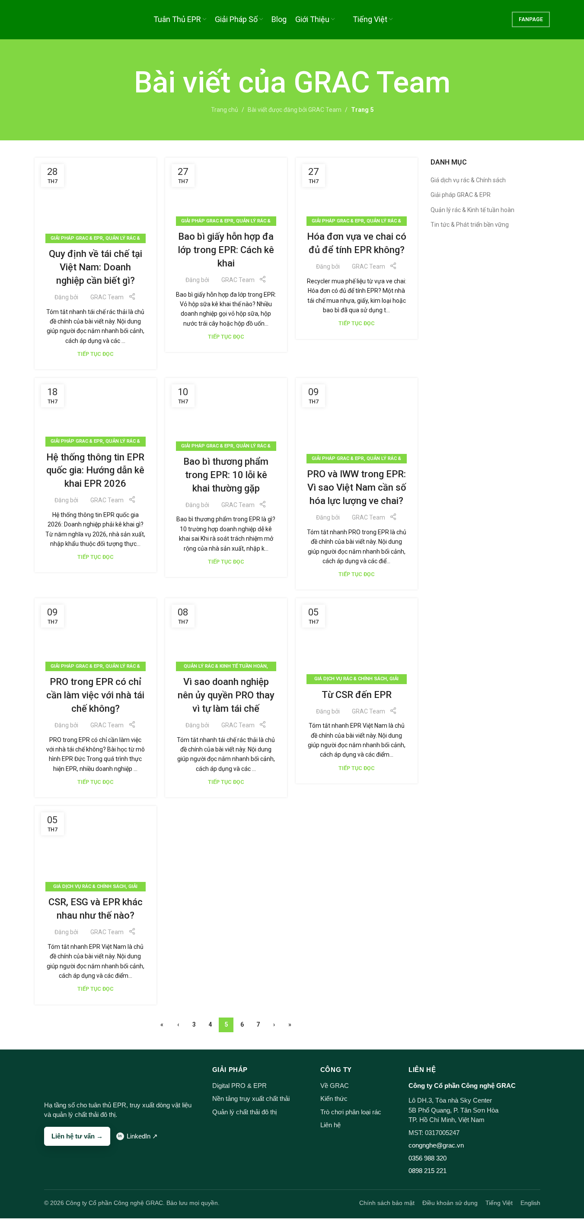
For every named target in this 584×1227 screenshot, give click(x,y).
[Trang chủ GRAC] (60, 1076)
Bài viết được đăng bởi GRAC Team (294, 109)
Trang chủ (224, 109)
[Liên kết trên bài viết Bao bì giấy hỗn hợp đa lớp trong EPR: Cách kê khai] (226, 190)
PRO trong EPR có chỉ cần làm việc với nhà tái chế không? (95, 695)
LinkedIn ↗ (142, 1136)
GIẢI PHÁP (230, 1069)
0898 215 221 (427, 1170)
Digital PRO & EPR (239, 1085)
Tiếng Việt (499, 1202)
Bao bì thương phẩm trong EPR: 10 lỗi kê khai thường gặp (225, 475)
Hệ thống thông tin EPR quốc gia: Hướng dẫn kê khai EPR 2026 (95, 470)
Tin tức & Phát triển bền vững (470, 224)
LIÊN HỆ (422, 1069)
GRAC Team (372, 82)
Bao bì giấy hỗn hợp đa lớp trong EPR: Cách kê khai (226, 250)
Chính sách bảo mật (387, 1202)
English (530, 1202)
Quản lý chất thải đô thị (244, 1112)
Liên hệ (330, 1125)
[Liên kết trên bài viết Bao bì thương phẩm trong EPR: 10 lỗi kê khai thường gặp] (226, 412)
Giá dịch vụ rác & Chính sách (350, 679)
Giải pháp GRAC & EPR (77, 238)
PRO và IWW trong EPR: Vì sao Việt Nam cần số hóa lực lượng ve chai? (356, 487)
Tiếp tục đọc (95, 354)
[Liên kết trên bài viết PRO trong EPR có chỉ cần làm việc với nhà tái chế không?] (95, 632)
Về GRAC (334, 1085)
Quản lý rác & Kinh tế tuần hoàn (225, 666)
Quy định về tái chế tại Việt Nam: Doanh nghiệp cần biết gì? (95, 267)
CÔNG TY (336, 1069)
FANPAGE (531, 19)
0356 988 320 (427, 1158)
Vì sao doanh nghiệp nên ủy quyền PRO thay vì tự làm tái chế (226, 695)
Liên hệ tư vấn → (77, 1136)
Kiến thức (334, 1098)
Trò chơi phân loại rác (350, 1112)
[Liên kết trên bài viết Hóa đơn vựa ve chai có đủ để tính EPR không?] (357, 190)
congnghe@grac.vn (436, 1145)
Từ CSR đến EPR (357, 694)
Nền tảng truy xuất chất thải (251, 1098)
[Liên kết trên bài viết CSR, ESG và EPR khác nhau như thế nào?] (95, 846)
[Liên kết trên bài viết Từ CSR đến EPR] (357, 638)
